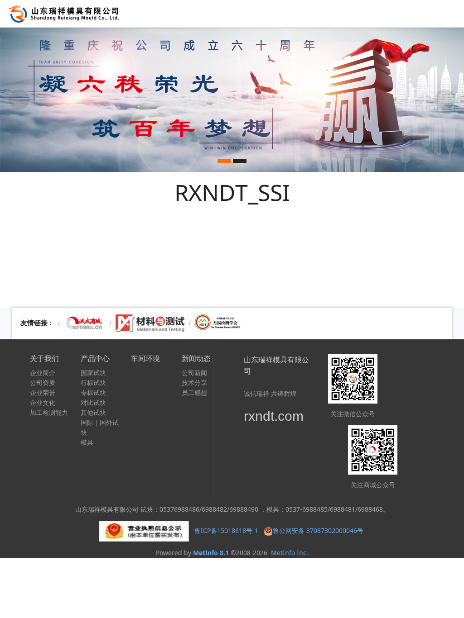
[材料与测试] (150, 323)
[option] (232, 99)
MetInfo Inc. (289, 552)
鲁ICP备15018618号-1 (226, 530)
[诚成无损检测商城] (84, 323)
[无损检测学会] (218, 323)
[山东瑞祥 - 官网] (66, 14)
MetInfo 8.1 (211, 552)
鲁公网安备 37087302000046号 (319, 530)
